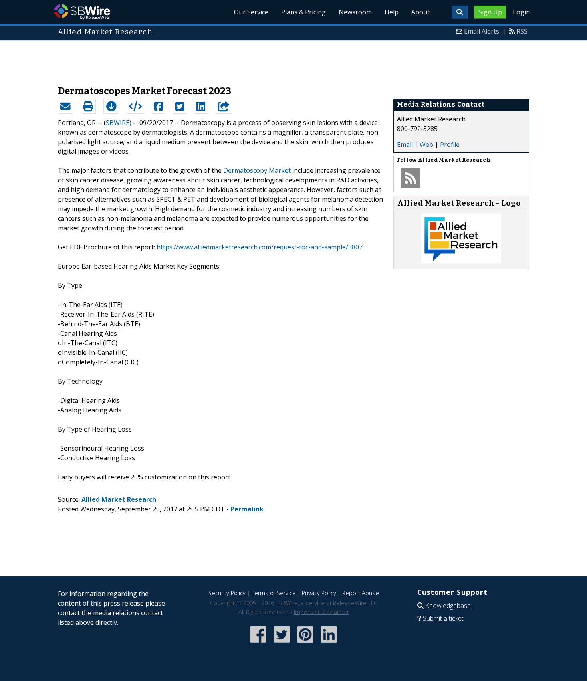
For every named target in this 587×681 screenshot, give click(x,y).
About (420, 12)
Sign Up (490, 12)
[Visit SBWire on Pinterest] (305, 643)
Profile (450, 144)
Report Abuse (360, 593)
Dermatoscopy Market (257, 170)
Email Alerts (481, 31)
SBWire (82, 12)
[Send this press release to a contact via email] (65, 106)
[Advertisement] (293, 59)
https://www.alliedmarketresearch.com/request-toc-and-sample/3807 (260, 247)
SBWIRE (117, 122)
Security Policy (227, 593)
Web (426, 144)
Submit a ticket (443, 618)
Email (405, 144)
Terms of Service (274, 593)
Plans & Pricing (303, 12)
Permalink (247, 509)
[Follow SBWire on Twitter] (282, 643)
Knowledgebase (448, 605)
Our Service (251, 12)
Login (521, 12)
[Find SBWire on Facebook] (258, 643)
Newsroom (355, 12)
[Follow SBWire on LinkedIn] (329, 643)
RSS (522, 31)
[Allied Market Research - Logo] (461, 261)
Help (392, 12)
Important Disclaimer (321, 612)
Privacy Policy (319, 593)
